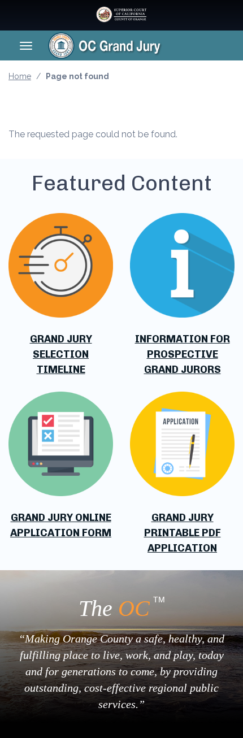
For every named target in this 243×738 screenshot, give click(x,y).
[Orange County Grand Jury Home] (122, 45)
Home (19, 76)
